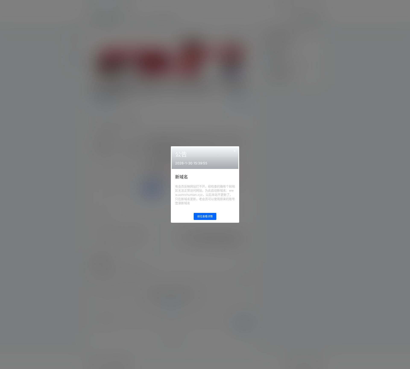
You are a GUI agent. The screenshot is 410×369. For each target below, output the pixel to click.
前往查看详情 (205, 216)
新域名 (181, 177)
